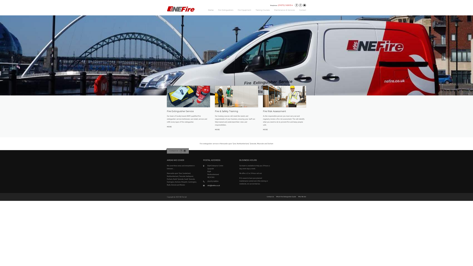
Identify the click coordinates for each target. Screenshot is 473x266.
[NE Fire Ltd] (181, 9)
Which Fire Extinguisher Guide (286, 196)
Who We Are (302, 196)
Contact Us (173, 151)
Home (211, 10)
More (169, 127)
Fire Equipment (244, 10)
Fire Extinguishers (225, 10)
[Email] (304, 5)
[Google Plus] (300, 5)
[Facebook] (296, 5)
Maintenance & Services (284, 10)
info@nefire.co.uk (213, 185)
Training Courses (263, 10)
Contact (302, 10)
